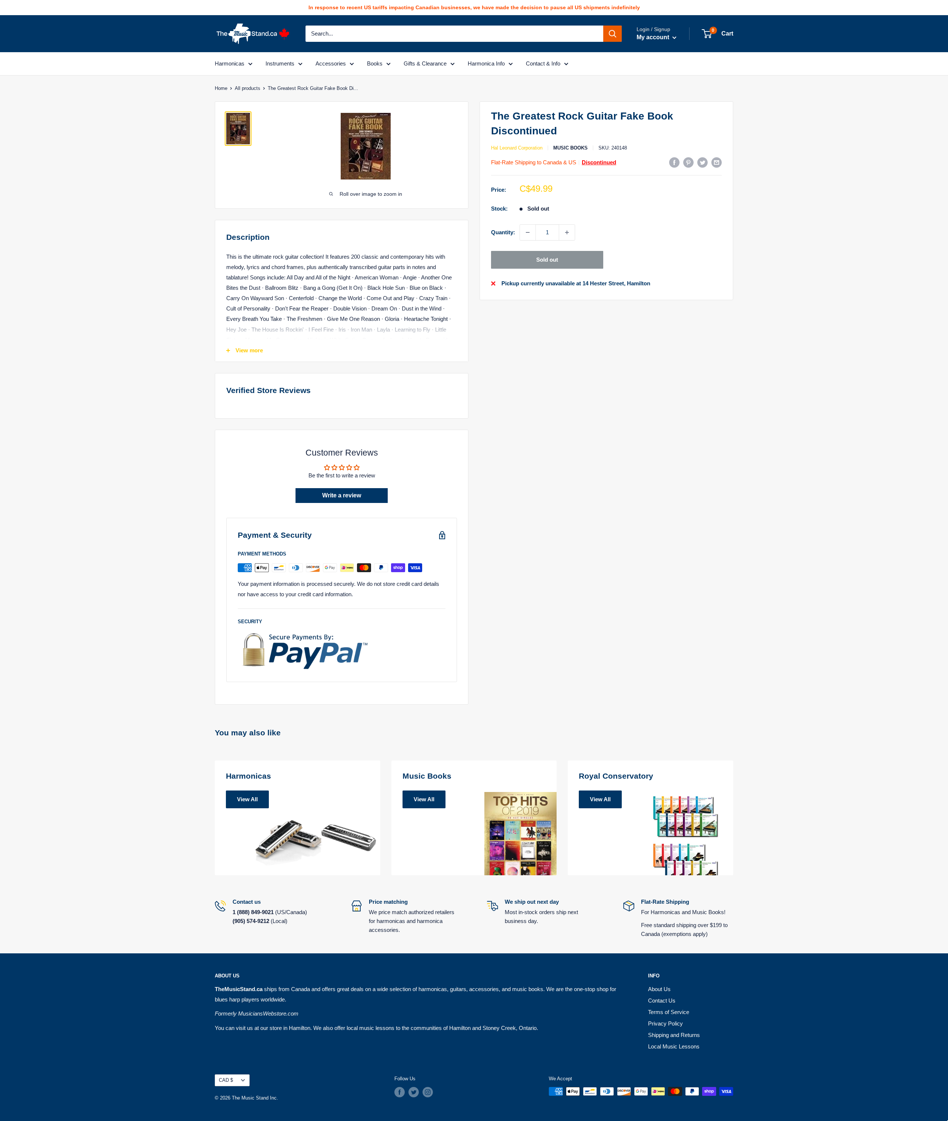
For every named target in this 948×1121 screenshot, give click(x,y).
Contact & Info (543, 63)
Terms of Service (668, 1012)
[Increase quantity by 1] (567, 232)
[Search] (612, 34)
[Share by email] (716, 162)
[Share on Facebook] (674, 162)
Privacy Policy (665, 1023)
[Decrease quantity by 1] (527, 232)
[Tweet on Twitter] (702, 162)
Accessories (331, 63)
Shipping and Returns (674, 1035)
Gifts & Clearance (425, 63)
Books (375, 63)
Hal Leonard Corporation (517, 148)
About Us (659, 989)
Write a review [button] (341, 495)
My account (654, 37)
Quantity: (503, 232)
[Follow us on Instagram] (428, 1092)
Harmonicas (229, 63)
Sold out (547, 259)
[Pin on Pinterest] (688, 162)
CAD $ (226, 1080)
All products (247, 88)
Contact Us (661, 1000)
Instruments (280, 63)
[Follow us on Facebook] (399, 1092)
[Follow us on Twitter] (413, 1092)
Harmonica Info (486, 63)
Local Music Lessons (674, 1046)
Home (221, 88)
